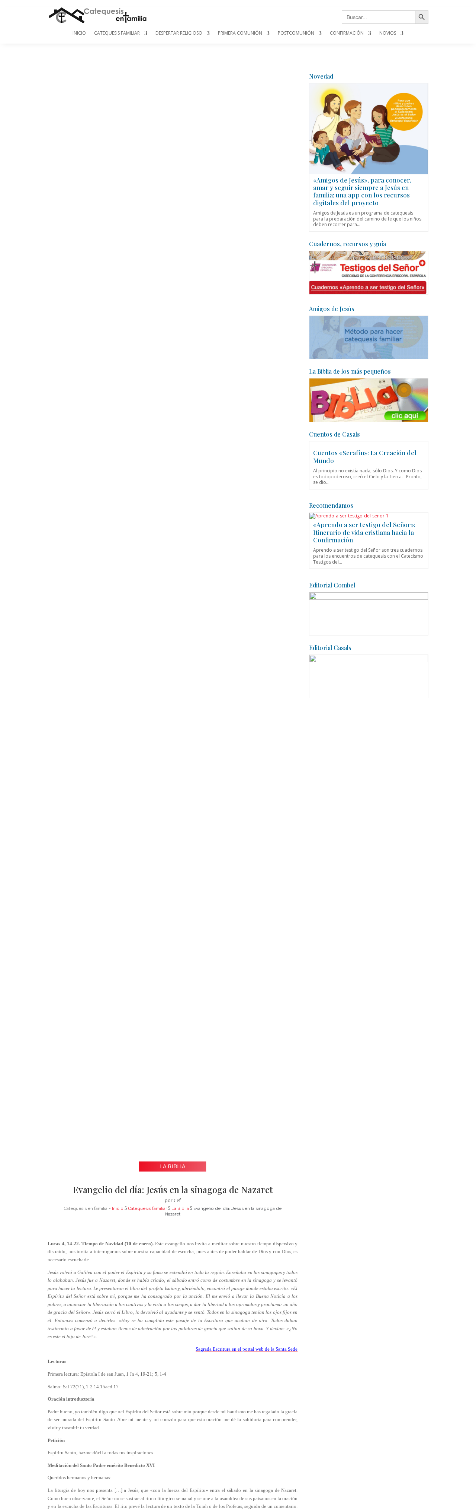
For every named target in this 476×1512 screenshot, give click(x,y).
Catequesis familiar (117, 33)
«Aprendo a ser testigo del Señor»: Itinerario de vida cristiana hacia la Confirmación (364, 532)
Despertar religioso (178, 33)
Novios (387, 33)
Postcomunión (296, 33)
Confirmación (347, 33)
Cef (177, 1200)
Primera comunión (240, 33)
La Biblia (172, 1166)
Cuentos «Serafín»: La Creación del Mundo (364, 456)
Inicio (79, 33)
